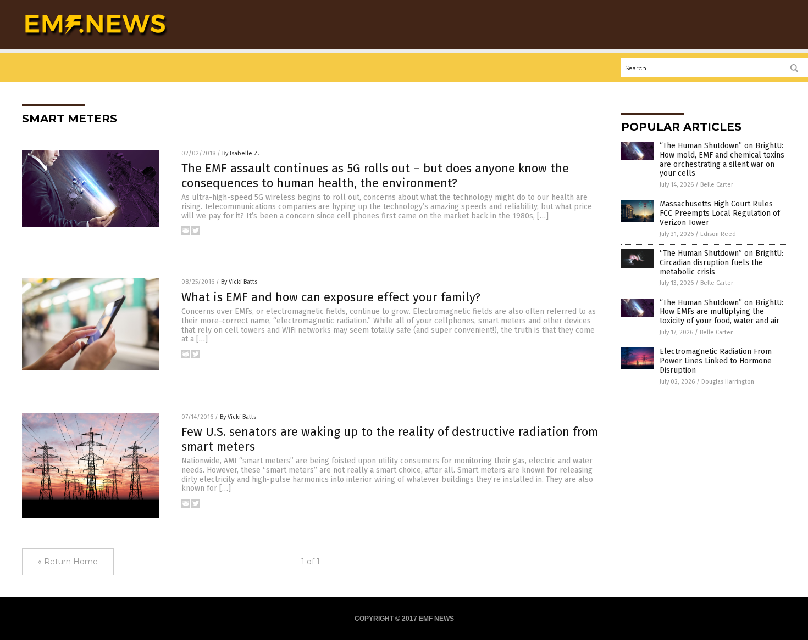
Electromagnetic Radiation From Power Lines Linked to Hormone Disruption (716, 361)
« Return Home (68, 561)
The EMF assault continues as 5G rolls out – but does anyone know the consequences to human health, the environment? (375, 175)
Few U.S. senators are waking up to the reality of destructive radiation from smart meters (389, 438)
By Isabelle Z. (240, 153)
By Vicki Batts (239, 281)
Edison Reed (718, 234)
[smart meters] (95, 39)
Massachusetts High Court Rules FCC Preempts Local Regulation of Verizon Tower (720, 213)
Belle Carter (716, 184)
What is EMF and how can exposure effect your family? (330, 297)
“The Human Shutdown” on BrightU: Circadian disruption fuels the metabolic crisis (721, 263)
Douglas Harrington (727, 381)
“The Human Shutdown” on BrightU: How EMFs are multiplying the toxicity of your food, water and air (721, 312)
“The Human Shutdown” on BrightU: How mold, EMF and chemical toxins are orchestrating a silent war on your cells (722, 159)
